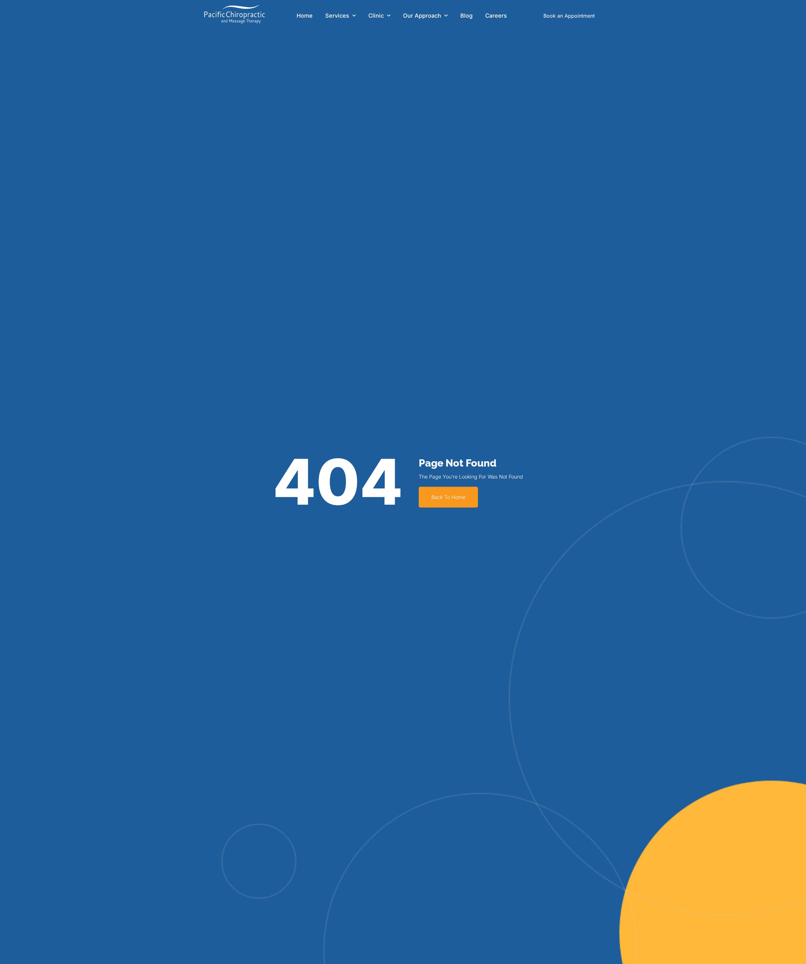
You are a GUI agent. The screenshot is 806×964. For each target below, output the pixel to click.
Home (305, 15)
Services (337, 15)
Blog (466, 15)
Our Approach (422, 15)
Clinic (376, 15)
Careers (496, 15)
